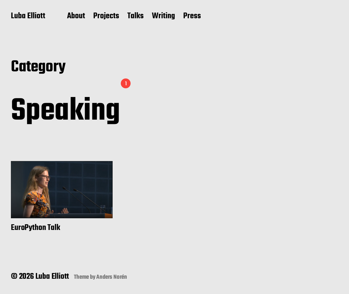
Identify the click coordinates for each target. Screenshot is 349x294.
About (76, 16)
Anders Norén (111, 277)
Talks (135, 16)
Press (192, 16)
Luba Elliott (28, 16)
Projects (106, 16)
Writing (163, 16)
